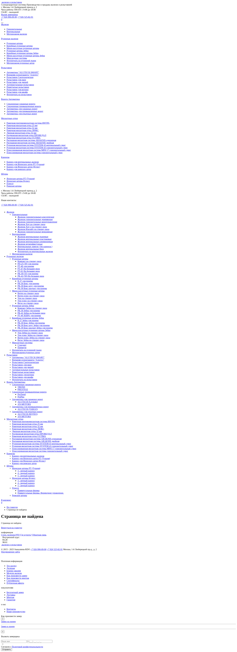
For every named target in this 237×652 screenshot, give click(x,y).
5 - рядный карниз (26, 476)
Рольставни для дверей (17, 82)
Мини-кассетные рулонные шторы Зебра (26, 55)
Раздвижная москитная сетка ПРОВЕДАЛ (26, 135)
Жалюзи (5, 24)
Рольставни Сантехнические (20, 77)
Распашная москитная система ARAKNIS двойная (30, 143)
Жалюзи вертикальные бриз (31, 249)
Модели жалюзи (14, 573)
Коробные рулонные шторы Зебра (22, 53)
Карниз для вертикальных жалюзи (23, 162)
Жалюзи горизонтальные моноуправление (37, 222)
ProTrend (22, 394)
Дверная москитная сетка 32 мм (21, 133)
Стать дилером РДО (10, 535)
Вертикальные (13, 31)
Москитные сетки (9, 118)
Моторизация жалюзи (17, 34)
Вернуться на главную (11, 528)
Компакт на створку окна (29, 261)
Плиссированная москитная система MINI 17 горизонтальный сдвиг (39, 150)
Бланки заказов (14, 571)
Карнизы (5, 157)
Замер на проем (8, 621)
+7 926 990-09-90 (9, 17)
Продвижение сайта (10, 552)
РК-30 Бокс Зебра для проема (31, 323)
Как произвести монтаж (18, 578)
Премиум (22, 347)
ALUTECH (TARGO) (28, 409)
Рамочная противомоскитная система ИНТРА (28, 123)
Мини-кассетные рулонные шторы (23, 48)
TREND (21, 387)
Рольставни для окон (16, 80)
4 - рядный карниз (26, 473)
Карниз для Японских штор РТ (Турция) (25, 164)
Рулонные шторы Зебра (18, 51)
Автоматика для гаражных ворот (22, 109)
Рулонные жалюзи (9, 39)
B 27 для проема (25, 281)
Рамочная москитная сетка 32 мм (22, 128)
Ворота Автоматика (10, 99)
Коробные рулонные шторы (20, 46)
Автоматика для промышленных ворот (25, 111)
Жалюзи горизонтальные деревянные (35, 219)
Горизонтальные (14, 29)
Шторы (4, 174)
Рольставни (6, 68)
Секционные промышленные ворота (24, 106)
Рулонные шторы (15, 43)
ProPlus (21, 397)
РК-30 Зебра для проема (29, 310)
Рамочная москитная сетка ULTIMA (23, 138)
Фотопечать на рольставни (19, 94)
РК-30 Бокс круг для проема (31, 286)
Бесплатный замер (15, 592)
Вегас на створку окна (28, 303)
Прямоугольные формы (29, 490)
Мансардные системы (17, 58)
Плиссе (10, 183)
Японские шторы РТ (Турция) (21, 178)
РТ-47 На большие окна (29, 269)
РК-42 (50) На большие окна (31, 276)
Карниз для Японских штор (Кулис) (23, 167)
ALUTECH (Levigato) (28, 402)
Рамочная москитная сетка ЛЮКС (23, 130)
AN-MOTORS (24, 404)
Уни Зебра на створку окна (30, 333)
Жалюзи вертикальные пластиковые (35, 239)
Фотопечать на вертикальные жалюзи (35, 251)
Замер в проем (8, 626)
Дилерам (11, 568)
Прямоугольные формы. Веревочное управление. (41, 493)
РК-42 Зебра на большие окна (31, 313)
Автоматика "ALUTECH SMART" (23, 72)
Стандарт (22, 345)
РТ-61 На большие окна (29, 271)
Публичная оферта (15, 583)
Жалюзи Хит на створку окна (31, 224)
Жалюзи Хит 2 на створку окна (32, 227)
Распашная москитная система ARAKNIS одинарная (31, 140)
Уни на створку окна (27, 298)
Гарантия (11, 600)
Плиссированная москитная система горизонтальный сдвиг (35, 152)
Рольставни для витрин (18, 89)
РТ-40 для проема (26, 266)
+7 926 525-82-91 (25, 17)
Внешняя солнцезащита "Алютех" (23, 75)
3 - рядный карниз (26, 471)
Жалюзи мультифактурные (30, 244)
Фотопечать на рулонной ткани (21, 60)
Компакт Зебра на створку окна (32, 308)
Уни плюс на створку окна (30, 301)
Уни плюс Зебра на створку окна (33, 335)
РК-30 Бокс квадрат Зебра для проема (35, 328)
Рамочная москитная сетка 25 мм (22, 125)
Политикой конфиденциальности (27, 647)
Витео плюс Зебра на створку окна (34, 338)
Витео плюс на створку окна (31, 296)
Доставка (11, 595)
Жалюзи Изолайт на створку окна (33, 229)
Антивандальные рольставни (20, 85)
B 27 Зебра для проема (28, 320)
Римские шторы (14, 186)
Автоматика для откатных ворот (22, 114)
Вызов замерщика (9, 14)
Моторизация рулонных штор (20, 63)
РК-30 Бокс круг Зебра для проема (34, 325)
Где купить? (26, 535)
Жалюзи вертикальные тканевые (33, 236)
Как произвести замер (17, 576)
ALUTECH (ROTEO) (28, 414)
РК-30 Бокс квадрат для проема (32, 288)
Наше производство (16, 611)
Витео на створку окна (28, 293)
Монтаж (10, 597)
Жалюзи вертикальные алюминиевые (35, 241)
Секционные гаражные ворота (21, 104)
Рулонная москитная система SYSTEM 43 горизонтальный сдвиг (37, 148)
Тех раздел (11, 566)
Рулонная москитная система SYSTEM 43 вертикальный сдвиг (36, 145)
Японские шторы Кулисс (18, 181)
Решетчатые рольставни (18, 87)
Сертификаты (13, 580)
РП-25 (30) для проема (28, 264)
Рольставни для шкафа (17, 92)
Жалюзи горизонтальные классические (36, 217)
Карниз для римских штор (19, 169)
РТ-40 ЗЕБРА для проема (29, 315)
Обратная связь (39, 535)
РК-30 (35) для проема (28, 273)
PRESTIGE (23, 389)
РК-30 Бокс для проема (28, 283)
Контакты (11, 609)
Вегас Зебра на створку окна (31, 340)
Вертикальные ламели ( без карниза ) (35, 246)
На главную (12, 507)
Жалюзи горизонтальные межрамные (35, 232)
